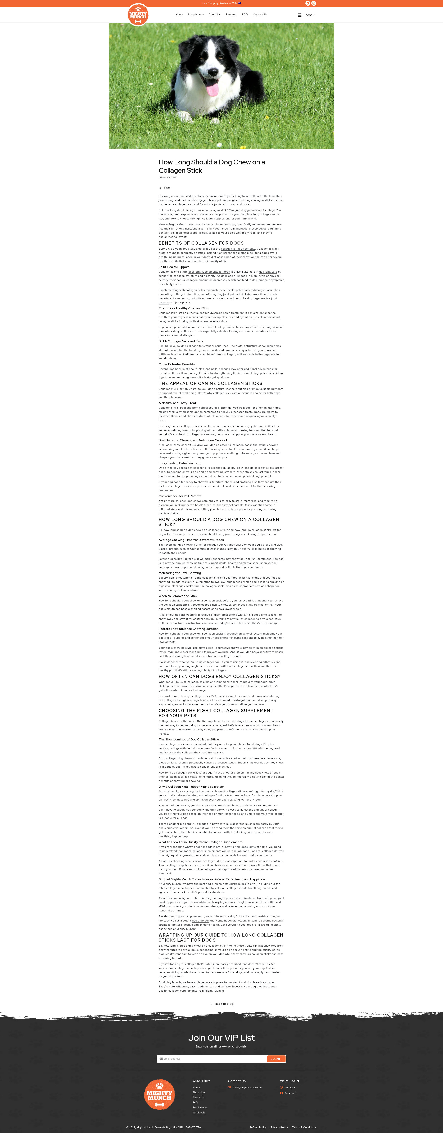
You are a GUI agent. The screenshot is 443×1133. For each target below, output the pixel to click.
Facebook (291, 1093)
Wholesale (199, 1112)
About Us (198, 1097)
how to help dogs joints (240, 846)
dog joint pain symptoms (268, 280)
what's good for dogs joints (202, 846)
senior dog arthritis (189, 298)
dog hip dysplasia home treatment (222, 312)
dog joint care (268, 271)
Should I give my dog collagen (178, 346)
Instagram (291, 1087)
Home (196, 1087)
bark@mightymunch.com (248, 1087)
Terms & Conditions (304, 1127)
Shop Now (199, 1092)
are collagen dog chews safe (189, 500)
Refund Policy (258, 1127)
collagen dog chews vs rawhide (186, 758)
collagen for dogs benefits (238, 248)
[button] (196, 15)
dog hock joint (178, 369)
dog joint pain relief (230, 294)
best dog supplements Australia (220, 883)
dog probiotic (201, 920)
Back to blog (224, 1003)
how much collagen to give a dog (252, 619)
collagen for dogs (223, 224)
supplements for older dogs (226, 721)
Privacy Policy (279, 1127)
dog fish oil (237, 916)
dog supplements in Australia (237, 898)
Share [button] (167, 187)
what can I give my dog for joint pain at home (193, 791)
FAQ (195, 1102)
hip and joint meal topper (221, 682)
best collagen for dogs (212, 795)
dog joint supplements (189, 916)
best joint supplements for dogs (209, 271)
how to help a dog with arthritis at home (208, 430)
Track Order (200, 1107)
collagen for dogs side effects (216, 567)
